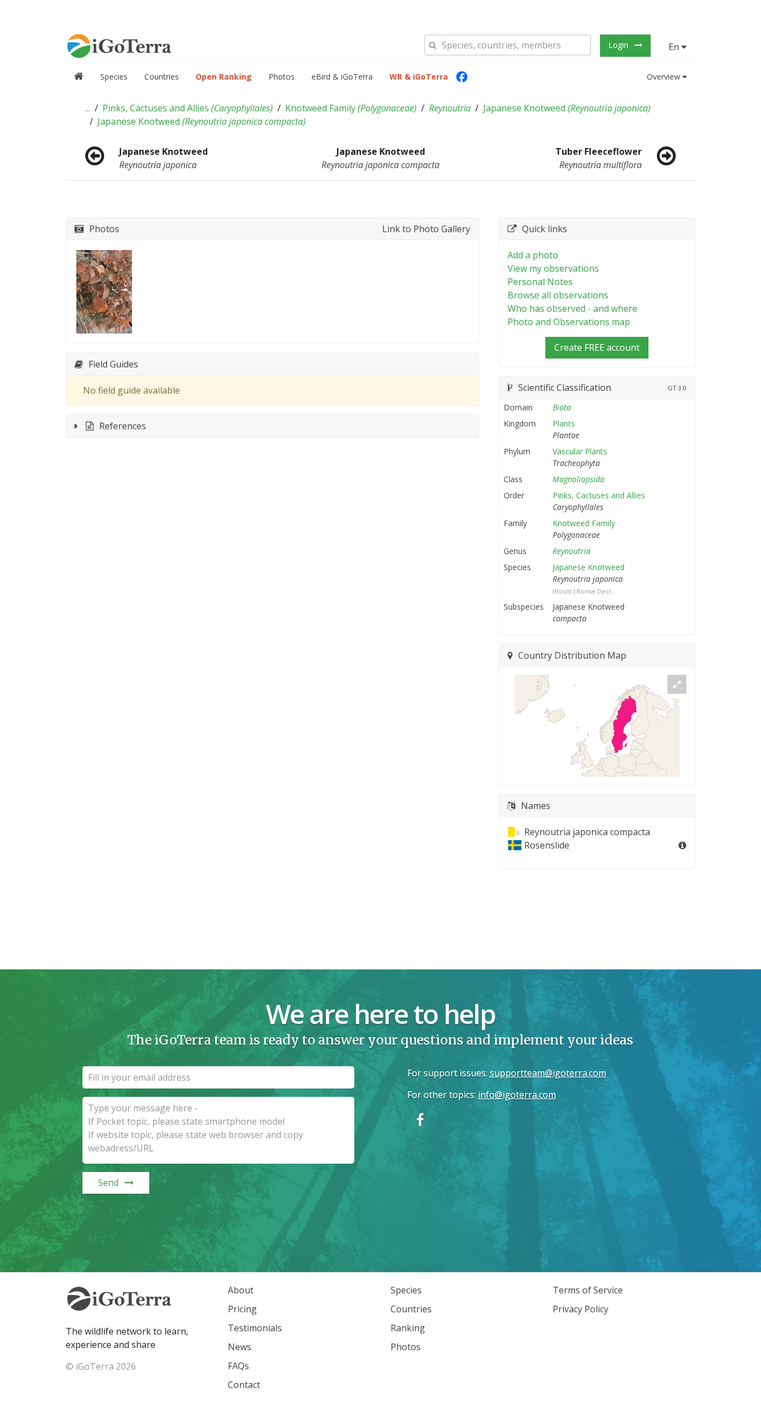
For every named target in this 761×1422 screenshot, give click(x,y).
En (675, 47)
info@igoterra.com (517, 1094)
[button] (87, 108)
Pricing (242, 1309)
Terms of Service (588, 1290)
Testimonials (255, 1328)
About (240, 1290)
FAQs (238, 1366)
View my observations (553, 268)
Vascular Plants (580, 451)
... (87, 108)
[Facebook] (461, 76)
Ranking (408, 1328)
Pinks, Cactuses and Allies (188, 108)
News (239, 1347)
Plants (564, 423)
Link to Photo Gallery (426, 229)
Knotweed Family (351, 108)
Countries (161, 76)
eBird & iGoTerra (342, 76)
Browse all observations (558, 295)
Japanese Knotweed (567, 108)
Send (108, 1182)
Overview (663, 76)
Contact (244, 1385)
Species (114, 76)
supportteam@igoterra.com (548, 1073)
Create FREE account (597, 347)
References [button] (122, 426)
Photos (282, 76)
